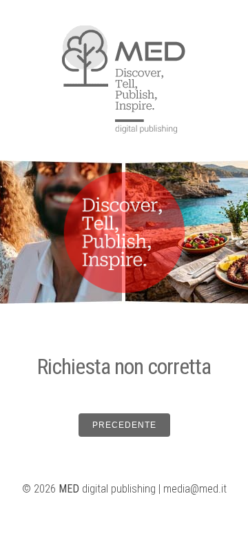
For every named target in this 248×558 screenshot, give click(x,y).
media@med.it (195, 488)
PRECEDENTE (124, 425)
